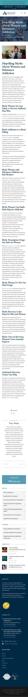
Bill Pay (4, 665)
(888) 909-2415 (8, 6)
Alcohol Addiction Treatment (13, 532)
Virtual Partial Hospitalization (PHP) (13, 510)
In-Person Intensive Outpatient (13, 500)
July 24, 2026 (13, 569)
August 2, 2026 (13, 560)
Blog (3, 660)
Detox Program (8, 492)
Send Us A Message (11, 644)
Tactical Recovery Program (12, 515)
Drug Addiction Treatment (12, 528)
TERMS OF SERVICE (10, 692)
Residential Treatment (11, 496)
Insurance (5, 663)
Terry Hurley (7, 35)
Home (3, 653)
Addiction (6, 37)
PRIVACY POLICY (20, 691)
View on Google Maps (10, 626)
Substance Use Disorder (18, 37)
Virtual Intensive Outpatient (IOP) (12, 504)
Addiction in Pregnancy (11, 518)
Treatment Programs (8, 658)
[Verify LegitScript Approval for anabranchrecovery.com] (15, 676)
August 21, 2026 (13, 551)
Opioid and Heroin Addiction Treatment (12, 537)
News (10, 37)
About (3, 656)
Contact (4, 667)
